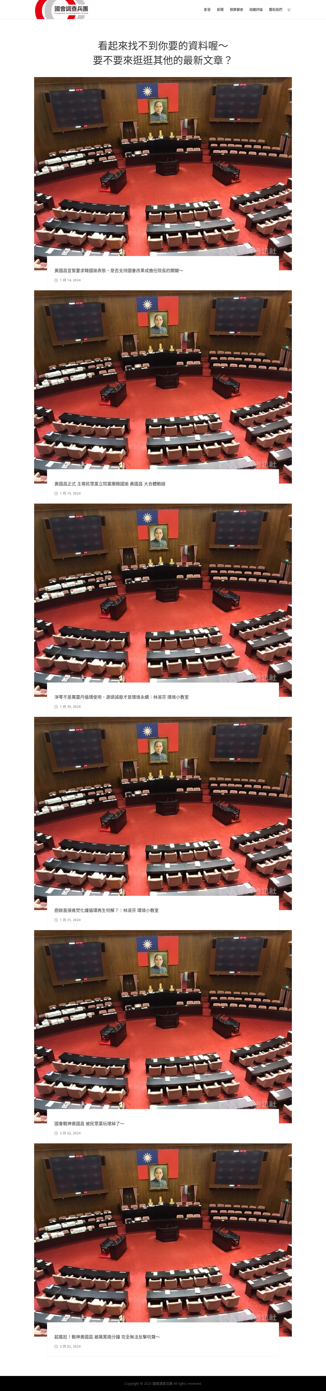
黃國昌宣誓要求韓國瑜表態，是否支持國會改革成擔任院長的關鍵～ (118, 270)
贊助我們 (275, 10)
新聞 (220, 10)
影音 (207, 10)
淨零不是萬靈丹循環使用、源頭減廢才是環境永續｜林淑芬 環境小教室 (121, 697)
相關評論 (256, 10)
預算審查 (236, 10)
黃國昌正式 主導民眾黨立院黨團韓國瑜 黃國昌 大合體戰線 (109, 484)
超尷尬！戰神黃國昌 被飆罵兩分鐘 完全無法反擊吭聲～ (107, 1337)
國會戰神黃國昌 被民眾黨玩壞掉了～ (89, 1123)
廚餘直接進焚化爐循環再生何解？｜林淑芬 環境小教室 (106, 910)
